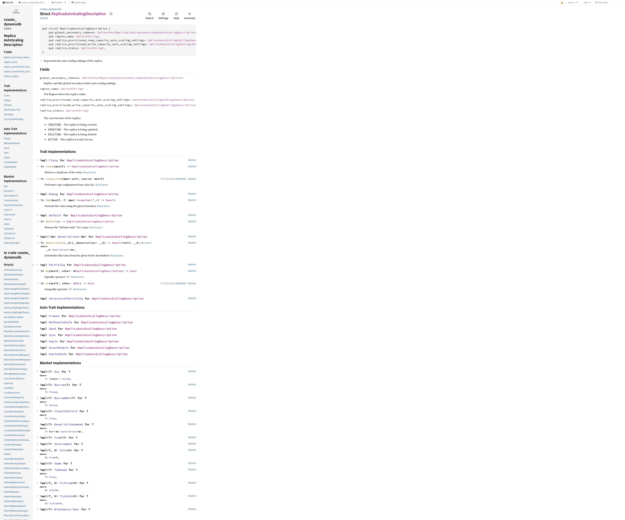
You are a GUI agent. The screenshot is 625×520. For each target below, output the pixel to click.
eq (47, 271)
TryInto (66, 496)
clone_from (54, 178)
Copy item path (111, 13)
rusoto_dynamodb (51, 9)
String (92, 36)
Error (146, 242)
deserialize (54, 242)
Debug (53, 194)
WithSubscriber (66, 509)
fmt (48, 200)
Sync (52, 335)
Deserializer (60, 249)
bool (133, 271)
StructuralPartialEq (66, 298)
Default (55, 215)
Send (52, 328)
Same (57, 463)
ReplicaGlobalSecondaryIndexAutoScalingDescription (155, 32)
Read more (89, 172)
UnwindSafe (58, 354)
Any (57, 371)
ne (47, 283)
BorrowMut (62, 398)
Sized (66, 378)
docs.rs (571, 2)
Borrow (59, 385)
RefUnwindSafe (60, 322)
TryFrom (66, 483)
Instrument (63, 444)
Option (102, 32)
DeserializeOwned (68, 424)
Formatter (83, 200)
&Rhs (76, 283)
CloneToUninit (65, 411)
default (51, 221)
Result (111, 200)
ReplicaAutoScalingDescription (93, 160)
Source (44, 18)
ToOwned (60, 470)
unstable (180, 178)
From (57, 437)
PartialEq (57, 265)
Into (63, 450)
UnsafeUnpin (59, 348)
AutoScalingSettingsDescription (183, 40)
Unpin (53, 341)
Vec (111, 32)
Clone (53, 160)
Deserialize (67, 237)
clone (50, 166)
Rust (586, 2)
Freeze (54, 316)
